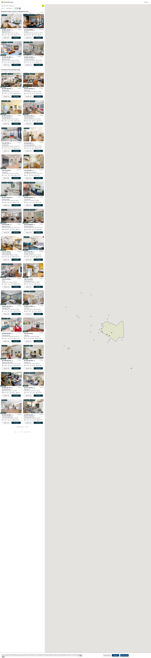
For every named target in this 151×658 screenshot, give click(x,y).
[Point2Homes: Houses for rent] (7, 2)
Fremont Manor (5, 172)
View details (16, 37)
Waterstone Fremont (6, 58)
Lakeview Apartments (6, 389)
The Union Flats (27, 199)
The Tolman (26, 31)
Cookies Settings (107, 655)
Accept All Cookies (124, 655)
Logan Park (26, 335)
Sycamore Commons (6, 226)
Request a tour (6, 37)
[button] (109, 335)
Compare (19, 29)
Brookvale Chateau (6, 199)
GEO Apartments (5, 144)
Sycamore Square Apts (6, 253)
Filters (18, 8)
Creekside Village (5, 90)
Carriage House (27, 362)
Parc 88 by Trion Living (28, 253)
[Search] (43, 6)
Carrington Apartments (6, 117)
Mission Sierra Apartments (7, 362)
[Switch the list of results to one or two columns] (45, 330)
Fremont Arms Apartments (7, 416)
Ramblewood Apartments (29, 416)
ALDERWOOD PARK (6, 308)
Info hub (145, 2)
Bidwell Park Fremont (6, 31)
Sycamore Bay (27, 90)
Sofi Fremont (26, 389)
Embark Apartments (6, 335)
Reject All (115, 655)
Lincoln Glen (26, 308)
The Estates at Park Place (29, 58)
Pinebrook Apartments (28, 117)
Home (15, 431)
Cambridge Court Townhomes (30, 172)
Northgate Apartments (28, 226)
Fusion (3, 280)
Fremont (21, 431)
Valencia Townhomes (28, 280)
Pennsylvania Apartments (29, 144)
